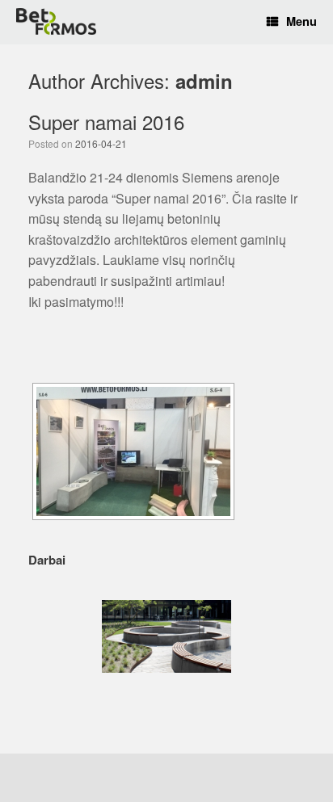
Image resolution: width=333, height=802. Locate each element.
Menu (301, 21)
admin (204, 80)
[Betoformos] (56, 21)
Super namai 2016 (106, 121)
